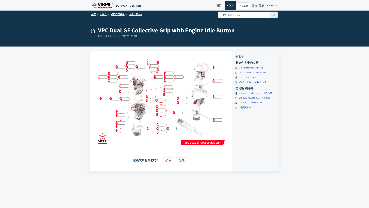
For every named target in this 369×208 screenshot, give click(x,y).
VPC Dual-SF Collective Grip (250, 102)
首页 (219, 5)
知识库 (230, 5)
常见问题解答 (118, 14)
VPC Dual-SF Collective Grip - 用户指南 (255, 93)
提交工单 (243, 5)
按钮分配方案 (135, 14)
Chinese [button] (271, 5)
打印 (241, 56)
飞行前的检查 (245, 107)
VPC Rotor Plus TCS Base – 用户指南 (254, 98)
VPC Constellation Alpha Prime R (252, 82)
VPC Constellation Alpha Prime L (252, 72)
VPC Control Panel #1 (248, 77)
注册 (261, 5)
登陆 (254, 5)
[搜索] (274, 15)
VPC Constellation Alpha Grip (251, 67)
